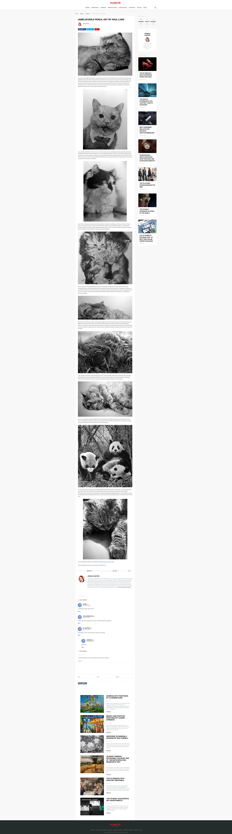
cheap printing (90, 565)
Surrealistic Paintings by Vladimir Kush (117, 697)
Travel (145, 7)
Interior (87, 7)
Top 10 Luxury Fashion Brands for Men (147, 185)
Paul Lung (80, 78)
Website (117, 676)
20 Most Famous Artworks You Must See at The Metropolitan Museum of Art (117, 759)
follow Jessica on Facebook (124, 587)
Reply (79, 611)
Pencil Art (90, 737)
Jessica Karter (86, 23)
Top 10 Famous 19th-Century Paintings (115, 779)
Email (98, 676)
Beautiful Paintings (92, 717)
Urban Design (95, 7)
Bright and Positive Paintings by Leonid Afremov (115, 718)
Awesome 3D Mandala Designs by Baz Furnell (117, 737)
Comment (80, 660)
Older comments (83, 651)
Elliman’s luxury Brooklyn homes (107, 561)
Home (77, 13)
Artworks (84, 717)
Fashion (139, 7)
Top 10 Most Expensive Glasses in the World (147, 211)
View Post (108, 711)
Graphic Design (123, 7)
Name (79, 676)
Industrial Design (112, 7)
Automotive (132, 7)
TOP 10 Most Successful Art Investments (117, 799)
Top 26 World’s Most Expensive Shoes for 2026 (146, 75)
